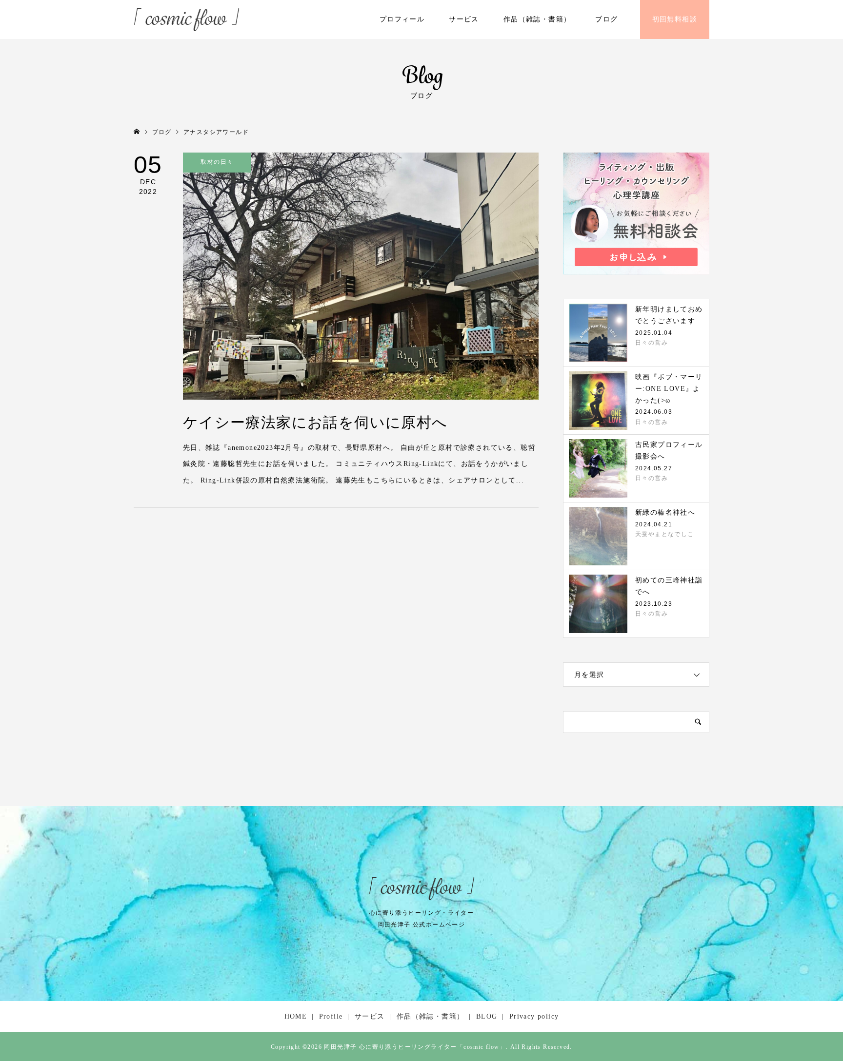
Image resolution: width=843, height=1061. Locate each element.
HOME (295, 1016)
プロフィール (402, 19)
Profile (331, 1016)
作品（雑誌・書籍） (537, 19)
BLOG (487, 1016)
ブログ (606, 19)
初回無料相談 (674, 19)
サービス (464, 19)
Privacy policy (534, 1016)
